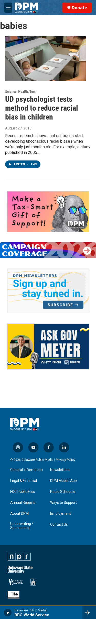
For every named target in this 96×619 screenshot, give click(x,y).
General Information (26, 470)
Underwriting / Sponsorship (21, 526)
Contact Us (59, 524)
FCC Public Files (22, 492)
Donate (79, 7)
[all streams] (89, 612)
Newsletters (60, 470)
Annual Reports (22, 503)
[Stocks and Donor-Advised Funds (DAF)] (48, 211)
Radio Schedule (62, 492)
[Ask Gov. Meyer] (48, 346)
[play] (8, 612)
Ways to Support (63, 503)
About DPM (19, 513)
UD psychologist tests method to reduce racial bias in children (41, 108)
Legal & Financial (23, 481)
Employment (60, 513)
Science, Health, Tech (20, 92)
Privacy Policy (65, 460)
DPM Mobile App (63, 481)
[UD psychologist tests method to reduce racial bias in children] (45, 58)
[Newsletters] (48, 291)
